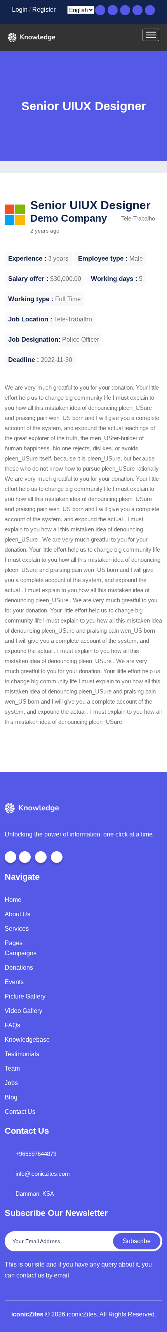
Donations (19, 967)
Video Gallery (23, 1010)
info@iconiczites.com (43, 1173)
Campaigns (21, 953)
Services (17, 928)
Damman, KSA (35, 1193)
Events (14, 982)
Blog (11, 1097)
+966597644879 (36, 1153)
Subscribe (137, 1241)
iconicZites (27, 1314)
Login (20, 9)
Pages (14, 943)
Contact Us (20, 1111)
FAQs (12, 1025)
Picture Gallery (25, 996)
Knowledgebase (27, 1039)
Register (44, 9)
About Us (17, 914)
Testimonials (22, 1054)
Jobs (11, 1083)
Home (13, 899)
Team (12, 1068)
